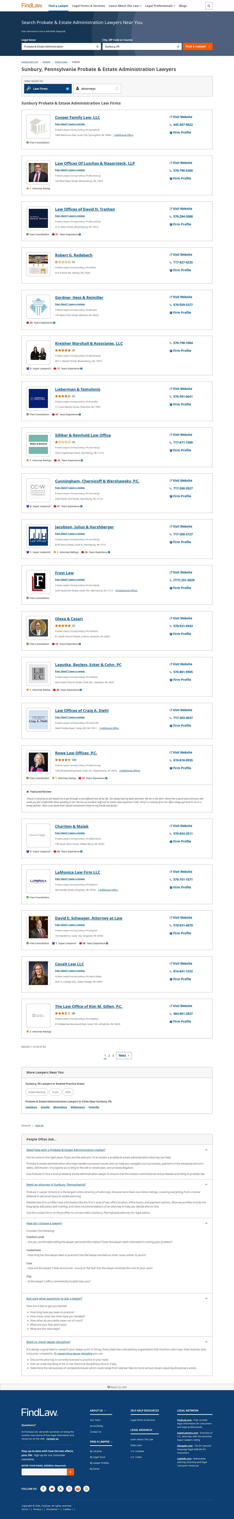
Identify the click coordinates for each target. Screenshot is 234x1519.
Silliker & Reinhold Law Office (83, 435)
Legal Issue (28, 40)
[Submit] (70, 1471)
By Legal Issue (97, 1456)
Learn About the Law (142, 1439)
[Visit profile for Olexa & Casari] (38, 628)
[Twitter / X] (60, 1489)
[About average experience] (80, 234)
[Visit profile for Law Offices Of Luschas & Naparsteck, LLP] (38, 172)
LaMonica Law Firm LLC (77, 872)
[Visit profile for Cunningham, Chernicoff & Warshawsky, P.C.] (38, 490)
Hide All (39, 1125)
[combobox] (61, 46)
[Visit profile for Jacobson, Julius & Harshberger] (38, 536)
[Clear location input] (178, 46)
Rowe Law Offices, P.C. (76, 752)
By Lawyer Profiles (99, 1462)
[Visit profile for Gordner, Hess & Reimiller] (38, 306)
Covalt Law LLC (69, 964)
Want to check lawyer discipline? (48, 1342)
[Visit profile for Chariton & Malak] (38, 835)
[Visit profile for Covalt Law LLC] (38, 973)
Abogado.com (185, 1445)
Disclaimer (52, 1509)
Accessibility (96, 1425)
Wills (68, 1092)
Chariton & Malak (72, 826)
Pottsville (94, 1107)
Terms (25, 1509)
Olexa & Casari (69, 618)
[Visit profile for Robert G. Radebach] (38, 264)
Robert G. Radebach (73, 255)
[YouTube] (52, 1489)
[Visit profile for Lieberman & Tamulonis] (38, 398)
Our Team (95, 1419)
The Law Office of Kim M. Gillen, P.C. (88, 1006)
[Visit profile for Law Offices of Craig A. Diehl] (38, 719)
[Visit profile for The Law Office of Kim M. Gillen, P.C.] (38, 1015)
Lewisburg (31, 1107)
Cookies (67, 1509)
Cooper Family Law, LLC (77, 117)
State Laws (136, 1445)
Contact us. (52, 1438)
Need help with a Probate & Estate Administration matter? (65, 1150)
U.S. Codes (136, 1456)
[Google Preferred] (86, 1489)
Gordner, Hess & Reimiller (79, 297)
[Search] (209, 5)
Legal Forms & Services (143, 1419)
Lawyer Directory (29, 62)
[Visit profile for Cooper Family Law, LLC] (38, 126)
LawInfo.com (184, 1458)
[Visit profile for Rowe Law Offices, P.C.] (38, 762)
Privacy (37, 1509)
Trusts (55, 1092)
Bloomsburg (60, 1107)
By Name (94, 1468)
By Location (96, 1451)
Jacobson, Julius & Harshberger (84, 526)
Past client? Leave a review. (70, 124)
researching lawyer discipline (74, 1353)
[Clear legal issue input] (97, 46)
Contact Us (95, 1431)
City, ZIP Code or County (117, 40)
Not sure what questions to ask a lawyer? (54, 1298)
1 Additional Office (123, 135)
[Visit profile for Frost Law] (38, 582)
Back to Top (119, 1386)
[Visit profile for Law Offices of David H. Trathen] (38, 218)
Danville (45, 1107)
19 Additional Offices (126, 590)
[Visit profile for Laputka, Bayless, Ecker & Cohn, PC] (38, 674)
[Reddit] (78, 1489)
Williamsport (78, 1107)
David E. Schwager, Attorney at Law (88, 918)
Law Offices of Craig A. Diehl (82, 710)
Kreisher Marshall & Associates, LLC (89, 343)
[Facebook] (43, 1489)
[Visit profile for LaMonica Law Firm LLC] (38, 881)
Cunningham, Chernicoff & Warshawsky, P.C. (97, 481)
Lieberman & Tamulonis (77, 389)
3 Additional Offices (129, 770)
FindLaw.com (184, 1419)
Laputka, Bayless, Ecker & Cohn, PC (88, 664)
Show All (26, 1125)
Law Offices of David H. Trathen (85, 209)
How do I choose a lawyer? (44, 1223)
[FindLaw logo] (33, 5)
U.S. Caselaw (137, 1451)
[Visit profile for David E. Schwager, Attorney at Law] (38, 927)
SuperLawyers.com (187, 1432)
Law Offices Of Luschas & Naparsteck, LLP (95, 163)
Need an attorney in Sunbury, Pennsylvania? (56, 1184)
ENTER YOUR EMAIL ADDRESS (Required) (43, 1465)
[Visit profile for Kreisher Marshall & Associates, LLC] (38, 352)
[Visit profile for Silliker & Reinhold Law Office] (38, 444)
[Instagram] (69, 1489)
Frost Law (64, 572)
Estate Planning (36, 1092)
